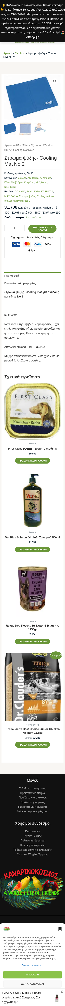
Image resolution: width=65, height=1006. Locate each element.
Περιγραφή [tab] (11, 275)
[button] (60, 929)
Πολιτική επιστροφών (32, 845)
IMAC (29, 191)
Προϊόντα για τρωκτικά (32, 806)
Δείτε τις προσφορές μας (32, 811)
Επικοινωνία (32, 831)
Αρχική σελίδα (12, 145)
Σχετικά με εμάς (33, 836)
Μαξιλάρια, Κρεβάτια (22, 182)
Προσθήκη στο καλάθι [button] (32, 460)
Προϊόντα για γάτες (32, 802)
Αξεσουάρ (36, 145)
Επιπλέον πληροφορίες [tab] (20, 283)
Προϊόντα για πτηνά (32, 793)
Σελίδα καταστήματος (32, 788)
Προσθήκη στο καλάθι (42, 228)
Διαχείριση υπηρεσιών (32, 965)
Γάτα (25, 145)
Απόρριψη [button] (32, 37)
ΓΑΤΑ (37, 191)
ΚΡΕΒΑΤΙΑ (47, 191)
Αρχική (7, 53)
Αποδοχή (32, 974)
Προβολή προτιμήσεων (32, 993)
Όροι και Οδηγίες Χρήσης (33, 854)
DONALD (20, 191)
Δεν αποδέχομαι (32, 983)
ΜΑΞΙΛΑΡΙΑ (11, 196)
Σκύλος (19, 53)
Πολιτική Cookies (22, 1001)
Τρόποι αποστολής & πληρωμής (32, 849)
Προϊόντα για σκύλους (32, 797)
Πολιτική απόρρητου (40, 1001)
